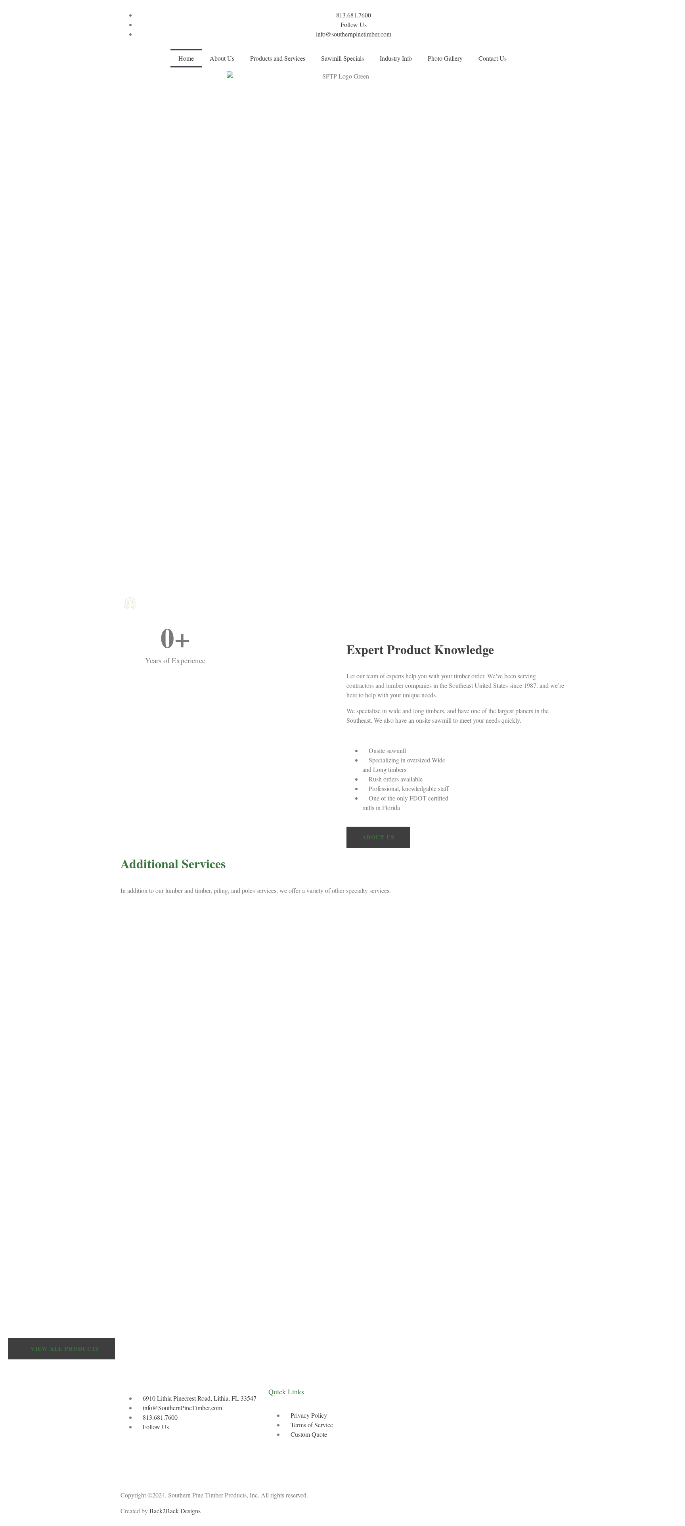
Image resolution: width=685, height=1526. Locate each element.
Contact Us (492, 58)
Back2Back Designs (175, 1511)
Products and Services (277, 58)
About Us (222, 58)
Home (186, 58)
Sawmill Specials (342, 58)
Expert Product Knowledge (420, 649)
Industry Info (396, 58)
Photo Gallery (445, 58)
